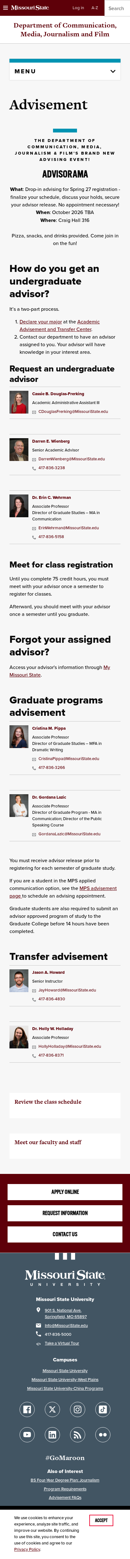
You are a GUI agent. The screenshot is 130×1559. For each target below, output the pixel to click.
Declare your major (41, 321)
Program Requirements (65, 1489)
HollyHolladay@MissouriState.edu (69, 1046)
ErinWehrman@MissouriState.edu (68, 528)
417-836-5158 (51, 537)
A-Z (95, 8)
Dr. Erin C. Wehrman (51, 497)
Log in (78, 8)
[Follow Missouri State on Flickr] (102, 1434)
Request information (65, 1213)
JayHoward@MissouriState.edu (67, 990)
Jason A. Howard (48, 972)
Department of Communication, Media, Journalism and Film (65, 29)
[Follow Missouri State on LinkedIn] (52, 1434)
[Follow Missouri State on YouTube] (27, 1434)
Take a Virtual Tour (62, 1343)
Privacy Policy (27, 1549)
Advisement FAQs (65, 1498)
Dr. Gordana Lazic (49, 797)
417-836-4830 (51, 999)
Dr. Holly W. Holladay (52, 1029)
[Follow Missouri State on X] (52, 1409)
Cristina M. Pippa (49, 728)
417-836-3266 (51, 767)
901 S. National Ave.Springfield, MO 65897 (66, 1313)
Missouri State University (65, 1371)
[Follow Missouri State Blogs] (77, 1434)
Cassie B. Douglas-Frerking (58, 394)
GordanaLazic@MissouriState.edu (69, 834)
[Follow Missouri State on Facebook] (27, 1409)
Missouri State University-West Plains (65, 1380)
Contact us (65, 1234)
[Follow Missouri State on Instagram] (77, 1409)
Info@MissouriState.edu (66, 1326)
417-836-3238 (51, 468)
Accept (101, 1520)
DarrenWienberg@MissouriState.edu (71, 459)
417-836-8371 (51, 1055)
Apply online (65, 1191)
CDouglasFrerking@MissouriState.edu (73, 411)
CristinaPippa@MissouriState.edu (68, 759)
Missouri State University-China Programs (65, 1388)
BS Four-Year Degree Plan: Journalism (65, 1480)
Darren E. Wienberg (51, 441)
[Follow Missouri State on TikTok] (102, 1409)
